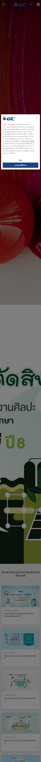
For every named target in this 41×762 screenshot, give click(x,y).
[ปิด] (37, 117)
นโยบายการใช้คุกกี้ (28, 141)
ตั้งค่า (20, 160)
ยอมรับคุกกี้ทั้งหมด (20, 165)
